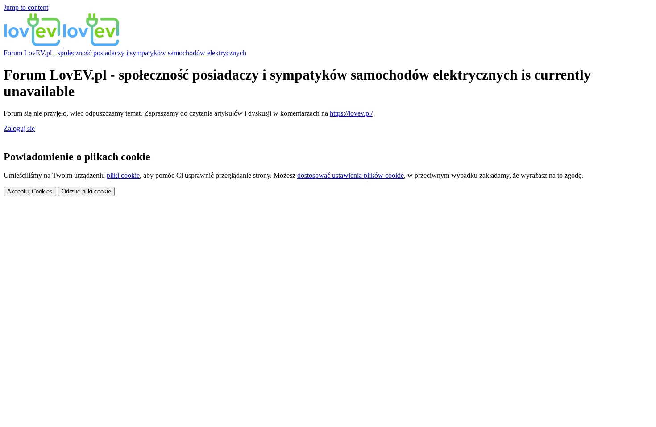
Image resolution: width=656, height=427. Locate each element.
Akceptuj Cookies (30, 191)
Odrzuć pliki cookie (86, 191)
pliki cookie (123, 175)
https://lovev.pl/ (351, 113)
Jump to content (26, 7)
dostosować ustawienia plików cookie (350, 175)
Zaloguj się (19, 128)
